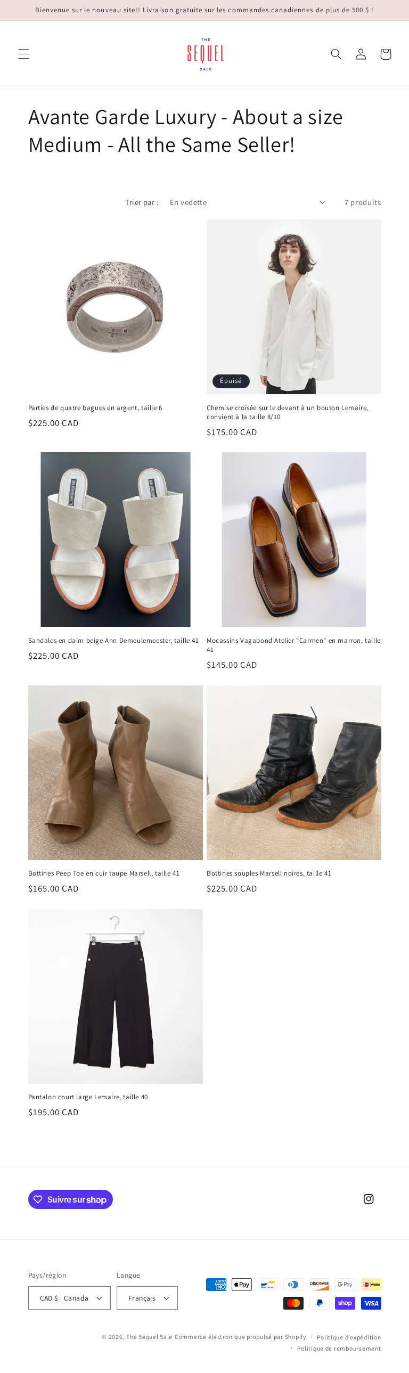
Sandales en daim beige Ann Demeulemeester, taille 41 (113, 640)
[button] (23, 54)
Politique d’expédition (349, 1337)
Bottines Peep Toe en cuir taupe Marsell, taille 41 (104, 873)
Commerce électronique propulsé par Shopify (240, 1337)
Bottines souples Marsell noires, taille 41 (269, 873)
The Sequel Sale (149, 1337)
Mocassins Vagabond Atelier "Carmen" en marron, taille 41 (294, 645)
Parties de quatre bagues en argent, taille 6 (95, 408)
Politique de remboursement (339, 1348)
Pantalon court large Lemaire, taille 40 (88, 1097)
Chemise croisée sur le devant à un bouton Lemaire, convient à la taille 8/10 (288, 412)
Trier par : (142, 202)
